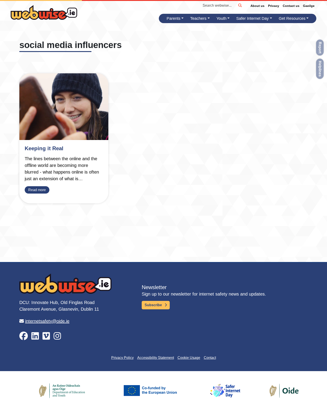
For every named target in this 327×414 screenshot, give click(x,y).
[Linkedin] (35, 336)
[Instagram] (57, 336)
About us (257, 6)
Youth (221, 18)
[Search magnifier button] (240, 5)
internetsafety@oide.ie (47, 321)
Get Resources (292, 18)
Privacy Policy (122, 358)
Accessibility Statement (155, 358)
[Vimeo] (46, 336)
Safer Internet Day (252, 18)
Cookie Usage (189, 358)
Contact (210, 358)
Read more (37, 190)
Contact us (291, 6)
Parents (173, 18)
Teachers (198, 18)
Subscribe (154, 305)
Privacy (273, 6)
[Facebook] (23, 336)
